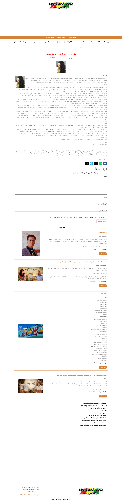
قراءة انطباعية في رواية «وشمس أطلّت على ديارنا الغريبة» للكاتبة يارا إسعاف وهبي (82, 262)
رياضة (33, 42)
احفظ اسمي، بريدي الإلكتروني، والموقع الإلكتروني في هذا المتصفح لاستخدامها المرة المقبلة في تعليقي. (77, 217)
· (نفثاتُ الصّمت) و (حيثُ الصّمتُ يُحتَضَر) (95, 418)
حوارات (91, 42)
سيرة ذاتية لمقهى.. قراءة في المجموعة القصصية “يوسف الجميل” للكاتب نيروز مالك (82, 375)
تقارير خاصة (107, 42)
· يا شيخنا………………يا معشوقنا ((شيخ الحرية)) (94, 405)
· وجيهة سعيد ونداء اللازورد (99, 423)
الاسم (105, 197)
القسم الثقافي (61, 37)
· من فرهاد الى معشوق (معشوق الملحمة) (95, 403)
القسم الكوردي (50, 37)
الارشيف (13, 42)
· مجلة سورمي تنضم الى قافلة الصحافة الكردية (93, 425)
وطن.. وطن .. (103, 294)
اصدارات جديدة (82, 42)
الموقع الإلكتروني (102, 210)
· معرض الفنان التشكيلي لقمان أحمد (96, 415)
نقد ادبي (47, 42)
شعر (54, 42)
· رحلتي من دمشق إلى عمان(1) (98, 408)
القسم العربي (72, 37)
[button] (105, 163)
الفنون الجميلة (24, 42)
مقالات (99, 42)
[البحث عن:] (96, 47)
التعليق (104, 176)
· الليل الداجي (103, 413)
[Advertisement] (61, 23)
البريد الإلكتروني (102, 204)
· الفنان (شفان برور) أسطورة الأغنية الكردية (94, 420)
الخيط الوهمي (102, 232)
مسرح (61, 42)
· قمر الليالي (103, 410)
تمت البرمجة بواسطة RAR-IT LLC (61, 499)
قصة (39, 42)
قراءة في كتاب (70, 42)
